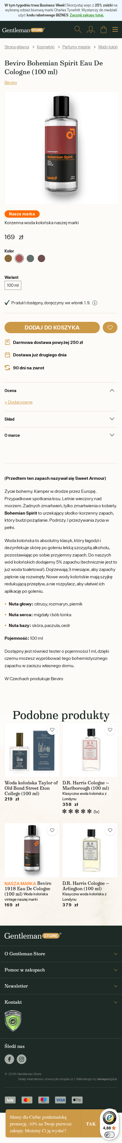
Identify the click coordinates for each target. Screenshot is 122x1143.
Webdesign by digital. (96, 1079)
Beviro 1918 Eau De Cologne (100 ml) (28, 888)
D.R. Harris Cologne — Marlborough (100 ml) (85, 785)
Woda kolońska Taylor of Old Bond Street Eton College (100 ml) (31, 788)
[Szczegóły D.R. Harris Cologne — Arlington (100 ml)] (89, 850)
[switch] (109, 1135)
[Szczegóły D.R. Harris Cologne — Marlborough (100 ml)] (89, 749)
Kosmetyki (45, 47)
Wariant (11, 277)
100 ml (13, 285)
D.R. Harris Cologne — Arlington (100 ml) (85, 886)
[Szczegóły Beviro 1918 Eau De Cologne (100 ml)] (32, 850)
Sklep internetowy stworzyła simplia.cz (45, 1079)
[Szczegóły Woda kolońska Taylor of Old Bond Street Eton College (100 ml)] (32, 749)
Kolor (9, 251)
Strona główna (17, 47)
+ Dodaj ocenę (19, 401)
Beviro (11, 82)
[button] (110, 327)
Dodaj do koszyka (52, 327)
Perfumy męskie (76, 47)
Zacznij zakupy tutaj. (87, 15)
